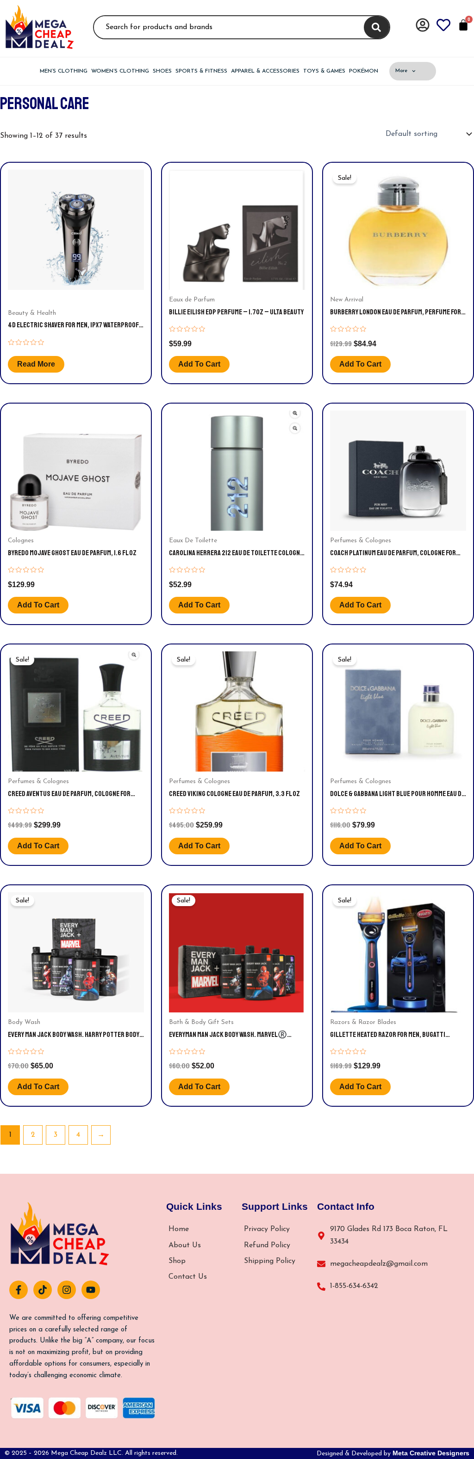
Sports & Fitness (201, 71)
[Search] (376, 27)
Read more (36, 364)
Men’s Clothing (63, 71)
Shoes (162, 71)
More (401, 71)
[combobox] (227, 27)
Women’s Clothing (120, 71)
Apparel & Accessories (265, 71)
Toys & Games (324, 71)
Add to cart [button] (199, 364)
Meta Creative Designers (431, 1453)
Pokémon (363, 71)
